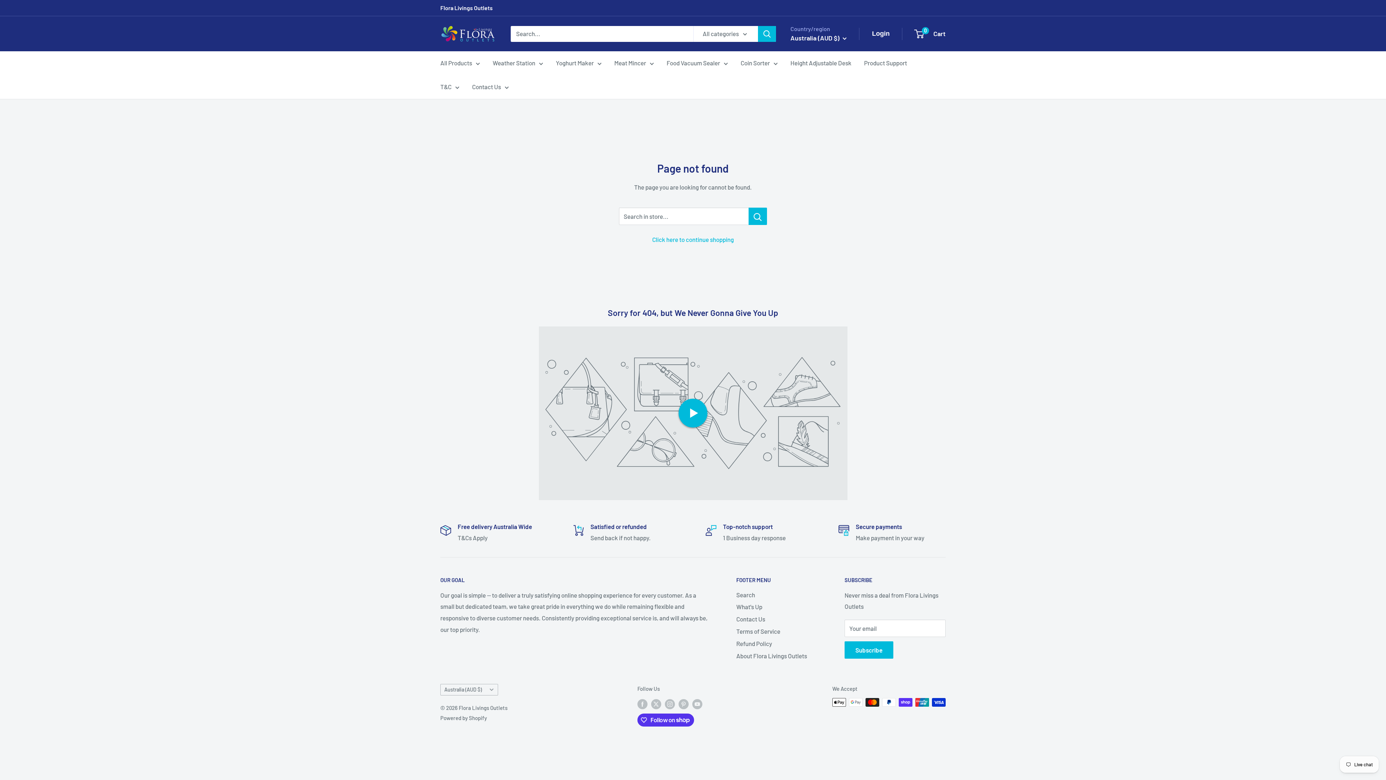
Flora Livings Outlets (466, 7)
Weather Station (514, 62)
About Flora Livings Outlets (771, 655)
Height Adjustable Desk (820, 62)
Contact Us (486, 86)
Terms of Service (758, 631)
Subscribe (868, 650)
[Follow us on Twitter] (656, 703)
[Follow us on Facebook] (642, 703)
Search (745, 594)
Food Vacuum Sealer (693, 62)
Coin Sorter (755, 62)
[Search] (767, 34)
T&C (446, 86)
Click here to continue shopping (693, 239)
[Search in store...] (758, 216)
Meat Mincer (630, 62)
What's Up (749, 606)
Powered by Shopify (463, 718)
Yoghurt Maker (575, 62)
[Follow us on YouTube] (697, 703)
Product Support (885, 62)
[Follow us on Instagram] (670, 703)
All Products (456, 62)
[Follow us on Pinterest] (684, 703)
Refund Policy (754, 643)
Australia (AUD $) (463, 689)
